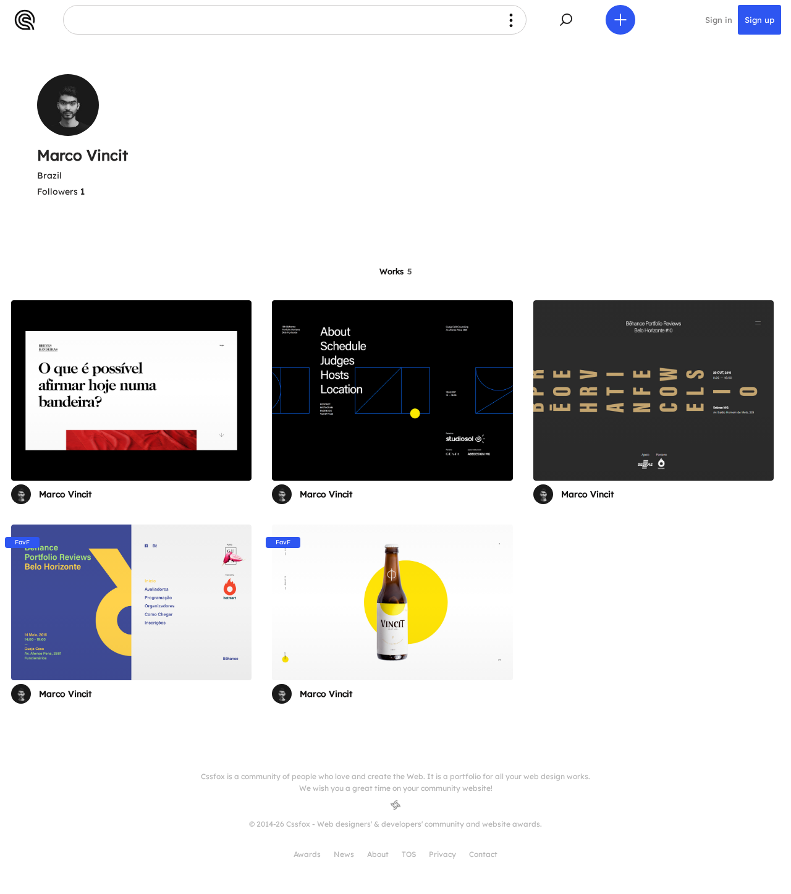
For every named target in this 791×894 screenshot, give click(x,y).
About (378, 854)
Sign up (759, 20)
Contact (483, 854)
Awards (307, 854)
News (344, 854)
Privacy (442, 854)
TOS (409, 854)
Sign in (718, 20)
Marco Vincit (65, 494)
